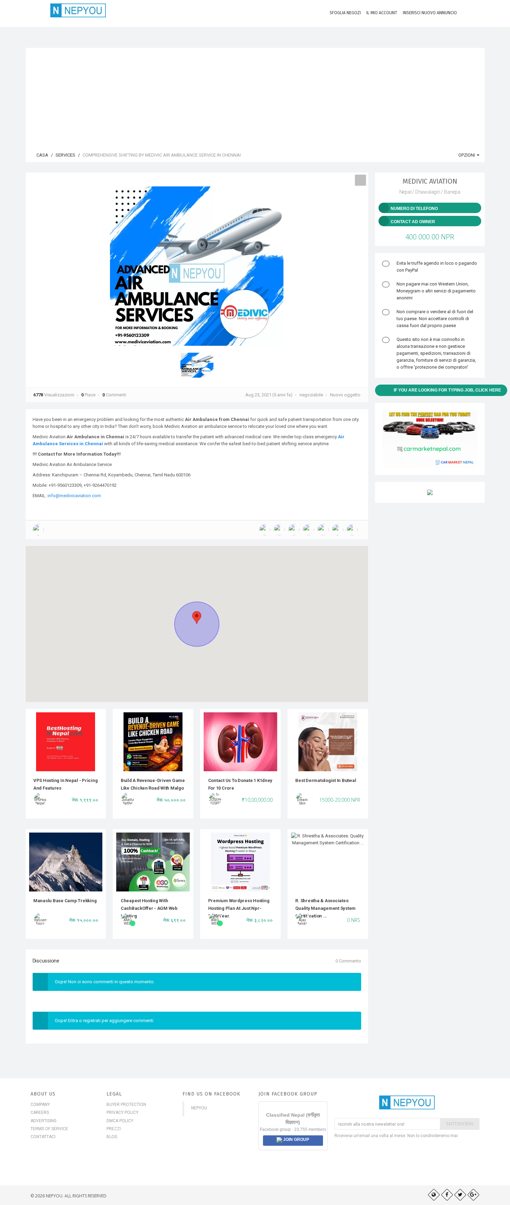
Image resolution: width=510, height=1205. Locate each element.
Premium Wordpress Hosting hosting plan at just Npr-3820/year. (239, 908)
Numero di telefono (414, 208)
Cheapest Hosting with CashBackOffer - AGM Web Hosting (149, 908)
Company (40, 1104)
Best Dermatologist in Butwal (325, 780)
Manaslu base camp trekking (64, 900)
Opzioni (467, 155)
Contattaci (43, 1136)
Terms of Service (49, 1128)
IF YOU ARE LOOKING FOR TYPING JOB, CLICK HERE (447, 390)
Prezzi (114, 1128)
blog (112, 1136)
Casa (41, 155)
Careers (40, 1112)
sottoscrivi (459, 1123)
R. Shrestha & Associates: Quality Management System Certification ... (325, 908)
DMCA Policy (120, 1120)
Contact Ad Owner (413, 221)
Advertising (44, 1120)
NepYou (199, 1108)
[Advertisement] (255, 96)
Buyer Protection (126, 1104)
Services (65, 155)
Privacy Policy (122, 1112)
